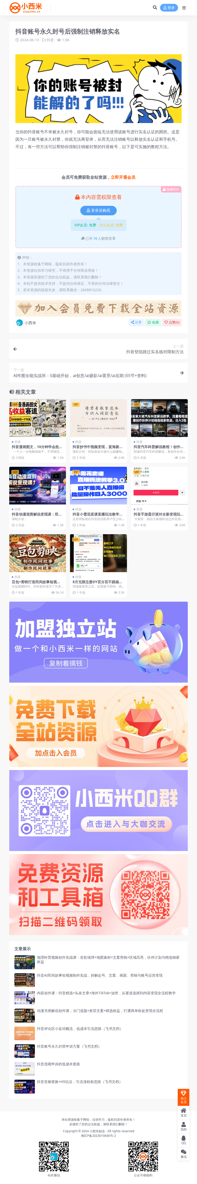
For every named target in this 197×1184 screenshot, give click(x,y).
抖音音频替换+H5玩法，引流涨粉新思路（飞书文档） (80, 1081)
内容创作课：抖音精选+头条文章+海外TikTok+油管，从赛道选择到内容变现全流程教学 (106, 992)
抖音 (50, 39)
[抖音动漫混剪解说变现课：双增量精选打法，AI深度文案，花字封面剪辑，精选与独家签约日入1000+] (37, 486)
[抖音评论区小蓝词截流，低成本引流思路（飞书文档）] (24, 1033)
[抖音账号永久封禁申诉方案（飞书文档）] (24, 1051)
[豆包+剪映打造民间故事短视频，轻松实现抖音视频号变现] (37, 553)
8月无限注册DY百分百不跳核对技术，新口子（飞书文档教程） (98, 584)
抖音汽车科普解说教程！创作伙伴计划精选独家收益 (159, 448)
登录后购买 (100, 210)
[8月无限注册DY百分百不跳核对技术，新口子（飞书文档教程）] (98, 553)
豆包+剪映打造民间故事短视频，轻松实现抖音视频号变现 (35, 584)
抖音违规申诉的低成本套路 (58, 1063)
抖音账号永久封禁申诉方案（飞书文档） (69, 1046)
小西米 (30, 322)
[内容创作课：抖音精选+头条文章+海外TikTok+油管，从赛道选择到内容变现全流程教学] (24, 998)
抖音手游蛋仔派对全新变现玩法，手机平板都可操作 (157, 516)
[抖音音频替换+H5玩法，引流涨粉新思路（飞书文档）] (24, 1086)
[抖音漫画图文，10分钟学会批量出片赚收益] (37, 418)
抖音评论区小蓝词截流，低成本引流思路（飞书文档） (80, 1028)
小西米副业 (97, 1131)
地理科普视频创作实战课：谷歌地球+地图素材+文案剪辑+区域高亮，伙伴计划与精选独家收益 (108, 959)
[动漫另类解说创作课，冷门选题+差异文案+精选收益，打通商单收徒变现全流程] (24, 1015)
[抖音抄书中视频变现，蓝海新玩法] (98, 418)
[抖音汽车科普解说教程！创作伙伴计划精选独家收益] (159, 418)
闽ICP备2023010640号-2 (98, 1136)
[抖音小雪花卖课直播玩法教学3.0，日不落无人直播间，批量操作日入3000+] (98, 486)
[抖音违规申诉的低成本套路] (24, 1069)
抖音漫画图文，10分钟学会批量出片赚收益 (37, 448)
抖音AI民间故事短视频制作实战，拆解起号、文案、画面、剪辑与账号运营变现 (100, 975)
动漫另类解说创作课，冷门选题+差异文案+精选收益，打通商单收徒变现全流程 (100, 1010)
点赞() (174, 322)
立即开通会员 (123, 177)
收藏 (155, 322)
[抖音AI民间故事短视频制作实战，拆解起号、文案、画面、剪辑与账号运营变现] (24, 980)
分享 (138, 322)
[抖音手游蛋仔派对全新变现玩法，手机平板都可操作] (159, 486)
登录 (171, 8)
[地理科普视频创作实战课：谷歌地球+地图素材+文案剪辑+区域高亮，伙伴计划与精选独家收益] (24, 962)
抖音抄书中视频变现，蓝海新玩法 (98, 448)
